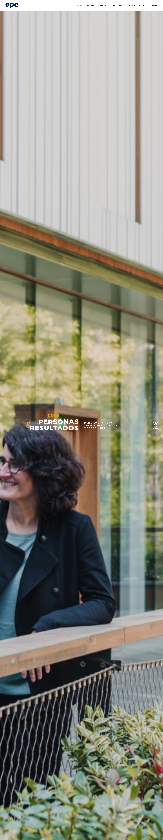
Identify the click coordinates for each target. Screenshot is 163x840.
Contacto (131, 5)
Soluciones (118, 5)
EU (156, 5)
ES (153, 5)
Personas (91, 5)
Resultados (104, 5)
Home (79, 5)
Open (141, 5)
